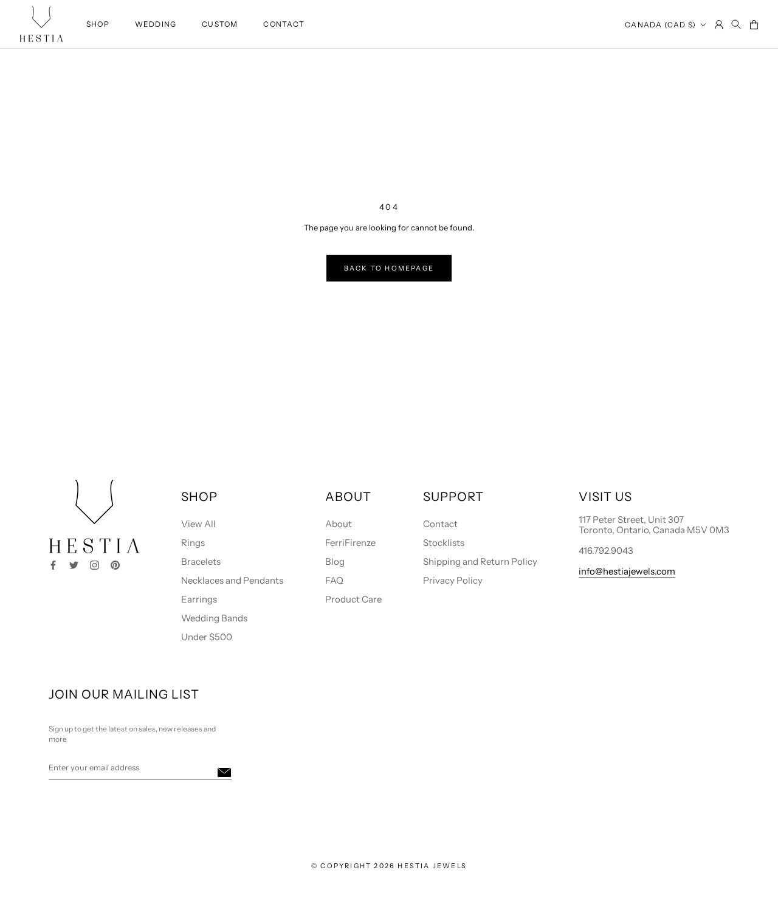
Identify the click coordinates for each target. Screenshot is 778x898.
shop (97, 24)
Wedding (155, 24)
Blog (335, 561)
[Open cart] (754, 25)
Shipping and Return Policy (480, 561)
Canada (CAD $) (660, 24)
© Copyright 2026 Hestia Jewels (389, 866)
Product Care (353, 599)
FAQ (334, 580)
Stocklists (443, 542)
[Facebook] (53, 564)
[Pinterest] (115, 564)
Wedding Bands (214, 618)
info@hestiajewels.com (627, 571)
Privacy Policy (453, 580)
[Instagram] (94, 564)
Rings (193, 542)
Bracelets (201, 561)
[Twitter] (73, 564)
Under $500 (206, 637)
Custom (220, 24)
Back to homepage (389, 268)
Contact (283, 24)
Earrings (199, 599)
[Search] (736, 25)
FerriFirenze (350, 542)
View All (198, 524)
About (338, 524)
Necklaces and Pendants (232, 580)
